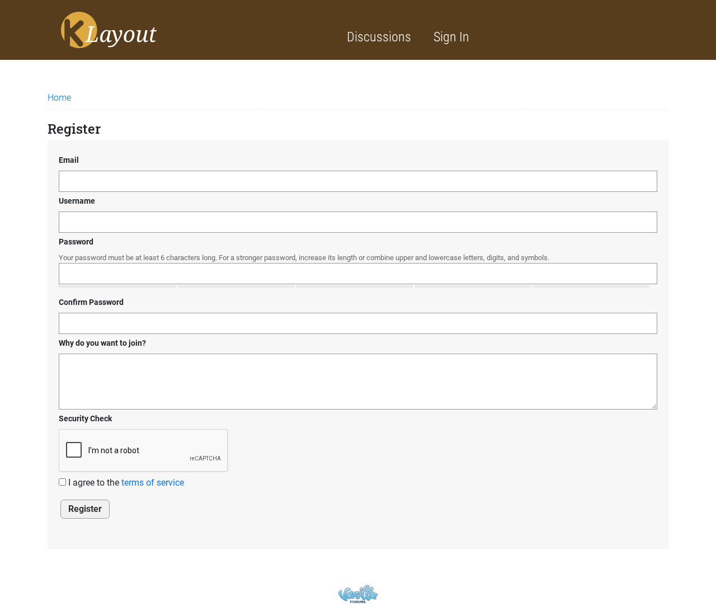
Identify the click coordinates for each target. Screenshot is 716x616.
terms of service (152, 482)
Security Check (85, 418)
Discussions (379, 37)
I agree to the (125, 482)
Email (69, 160)
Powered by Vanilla (358, 594)
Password (76, 241)
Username (77, 200)
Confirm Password (91, 302)
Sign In (451, 37)
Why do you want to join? (102, 342)
